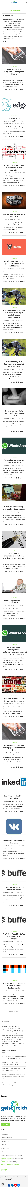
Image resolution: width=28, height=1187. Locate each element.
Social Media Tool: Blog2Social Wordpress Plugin (14, 71)
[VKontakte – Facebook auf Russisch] (14, 826)
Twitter (14, 1043)
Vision (20, 1043)
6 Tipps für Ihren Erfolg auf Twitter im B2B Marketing (14, 167)
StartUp (16, 1041)
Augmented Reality (8, 1029)
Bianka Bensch (8, 16)
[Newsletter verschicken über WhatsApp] (14, 446)
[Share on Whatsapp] (14, 89)
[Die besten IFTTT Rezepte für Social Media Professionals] (14, 969)
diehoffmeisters (5, 1163)
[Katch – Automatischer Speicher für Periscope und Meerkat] (14, 247)
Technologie (6, 1043)
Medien (20, 1033)
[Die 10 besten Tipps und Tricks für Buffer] (14, 873)
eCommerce (5, 1141)
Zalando (13, 1046)
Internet (5, 1033)
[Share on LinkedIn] (13, 89)
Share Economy (7, 1041)
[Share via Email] (22, 89)
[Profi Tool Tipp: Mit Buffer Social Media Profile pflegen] (14, 920)
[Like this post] (6, 89)
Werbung (5, 1046)
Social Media (5, 1148)
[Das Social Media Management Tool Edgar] (14, 104)
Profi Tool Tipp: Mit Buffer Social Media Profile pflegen (14, 936)
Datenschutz (4, 1171)
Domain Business (7, 1137)
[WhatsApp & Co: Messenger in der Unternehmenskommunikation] (14, 633)
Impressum (4, 1169)
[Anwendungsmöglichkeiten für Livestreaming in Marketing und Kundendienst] (14, 296)
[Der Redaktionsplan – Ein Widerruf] (14, 200)
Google (13, 1031)
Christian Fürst (5, 1062)
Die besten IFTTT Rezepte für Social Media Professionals (14, 985)
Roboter (12, 1039)
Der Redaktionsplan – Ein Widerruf (14, 215)
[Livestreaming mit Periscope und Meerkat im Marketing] (14, 347)
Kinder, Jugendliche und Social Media (14, 601)
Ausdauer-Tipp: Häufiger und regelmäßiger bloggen (14, 507)
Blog (17, 1029)
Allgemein (5, 1134)
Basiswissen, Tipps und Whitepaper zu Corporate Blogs (14, 747)
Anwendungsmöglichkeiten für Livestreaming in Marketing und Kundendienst (14, 313)
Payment (5, 1039)
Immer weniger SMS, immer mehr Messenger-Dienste (14, 413)
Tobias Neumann (6, 1068)
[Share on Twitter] (9, 89)
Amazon (5, 1026)
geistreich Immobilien (6, 1158)
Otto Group (18, 1037)
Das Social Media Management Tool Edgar (14, 119)
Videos (4, 1152)
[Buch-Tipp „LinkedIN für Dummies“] (14, 781)
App (11, 1026)
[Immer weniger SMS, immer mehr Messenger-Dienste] (14, 396)
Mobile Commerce (8, 1035)
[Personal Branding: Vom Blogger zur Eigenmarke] (14, 684)
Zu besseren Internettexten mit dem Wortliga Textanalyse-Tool (14, 555)
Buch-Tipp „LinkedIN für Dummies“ (14, 797)
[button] (3, 1184)
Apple (17, 1026)
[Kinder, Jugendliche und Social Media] (14, 586)
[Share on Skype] (20, 89)
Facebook (5, 1031)
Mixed (4, 1145)
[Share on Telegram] (16, 89)
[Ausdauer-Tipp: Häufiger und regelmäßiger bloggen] (14, 492)
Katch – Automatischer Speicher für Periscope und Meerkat (14, 263)
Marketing (13, 1033)
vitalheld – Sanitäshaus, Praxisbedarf (10, 1164)
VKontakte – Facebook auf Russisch (14, 841)
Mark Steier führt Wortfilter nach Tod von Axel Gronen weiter (13, 1077)
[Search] (26, 2)
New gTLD (19, 1035)
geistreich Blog (5, 1161)
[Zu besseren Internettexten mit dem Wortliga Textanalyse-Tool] (14, 539)
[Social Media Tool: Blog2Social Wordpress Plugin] (14, 55)
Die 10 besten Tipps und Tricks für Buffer (14, 888)
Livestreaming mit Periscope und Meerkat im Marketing (14, 363)
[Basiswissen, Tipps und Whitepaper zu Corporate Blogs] (14, 731)
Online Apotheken (8, 1037)
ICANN (20, 1031)
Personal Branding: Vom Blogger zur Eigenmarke (14, 699)
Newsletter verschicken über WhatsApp (14, 461)
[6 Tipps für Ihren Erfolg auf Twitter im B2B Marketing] (14, 151)
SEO (19, 1039)
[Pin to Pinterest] (11, 89)
